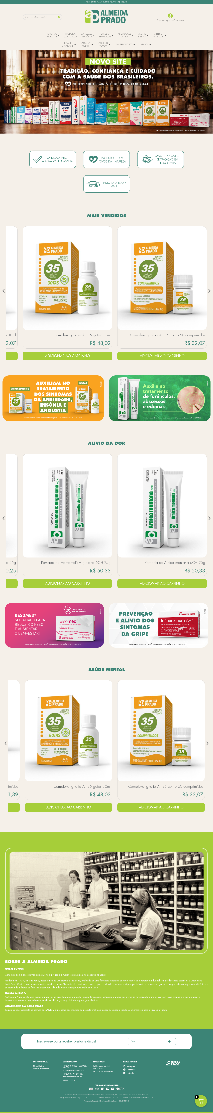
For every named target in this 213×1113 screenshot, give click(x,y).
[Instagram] (124, 1066)
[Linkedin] (124, 1073)
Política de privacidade (101, 1066)
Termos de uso (98, 1069)
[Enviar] (169, 1041)
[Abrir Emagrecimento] (134, 44)
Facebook (131, 1070)
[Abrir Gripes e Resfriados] (165, 35)
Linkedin (130, 1073)
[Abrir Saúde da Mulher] (92, 44)
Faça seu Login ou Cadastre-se (170, 20)
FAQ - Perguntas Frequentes (103, 1071)
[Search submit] (59, 17)
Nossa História (38, 1066)
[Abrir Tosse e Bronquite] (75, 44)
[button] (3, 290)
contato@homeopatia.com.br (73, 1070)
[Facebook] (124, 1069)
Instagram (131, 1067)
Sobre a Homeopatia (41, 1069)
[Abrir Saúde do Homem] (110, 44)
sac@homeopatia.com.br (72, 1077)
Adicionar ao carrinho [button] (67, 356)
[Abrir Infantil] (150, 44)
